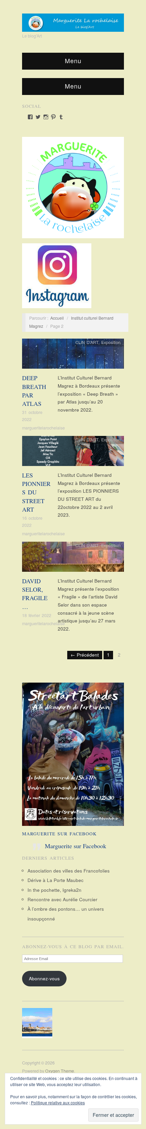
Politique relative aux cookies (58, 1102)
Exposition (111, 342)
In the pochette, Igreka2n (54, 890)
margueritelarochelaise (43, 428)
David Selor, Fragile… (35, 594)
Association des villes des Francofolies (69, 870)
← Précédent (85, 655)
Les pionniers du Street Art (36, 492)
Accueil (57, 318)
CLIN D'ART (86, 342)
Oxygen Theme (59, 1071)
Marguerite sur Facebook (59, 834)
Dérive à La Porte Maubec (56, 880)
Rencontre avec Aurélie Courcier (62, 899)
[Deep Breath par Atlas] (73, 355)
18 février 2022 (36, 615)
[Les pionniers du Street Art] (73, 452)
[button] (39, 1023)
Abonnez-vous (44, 978)
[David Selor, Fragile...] (73, 558)
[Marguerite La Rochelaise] (73, 20)
